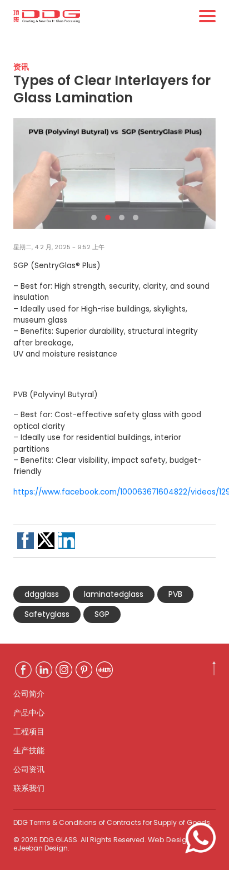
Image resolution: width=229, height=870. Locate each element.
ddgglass (41, 594)
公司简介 (28, 693)
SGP (101, 614)
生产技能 (28, 750)
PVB (175, 594)
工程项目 (28, 731)
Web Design (169, 839)
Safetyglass (46, 614)
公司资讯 (28, 769)
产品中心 (28, 712)
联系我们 (28, 788)
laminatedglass (113, 594)
